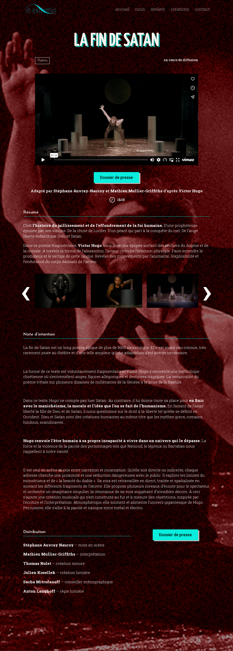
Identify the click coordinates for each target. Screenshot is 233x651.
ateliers (158, 10)
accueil (122, 10)
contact (202, 10)
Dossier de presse (116, 177)
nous (140, 10)
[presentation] (26, 290)
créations (180, 10)
